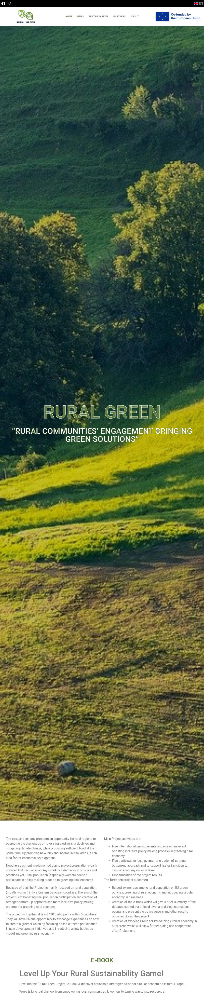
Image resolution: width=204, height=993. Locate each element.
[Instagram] (9, 3)
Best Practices (98, 16)
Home (69, 16)
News (80, 16)
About (135, 16)
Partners (119, 16)
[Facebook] (3, 3)
